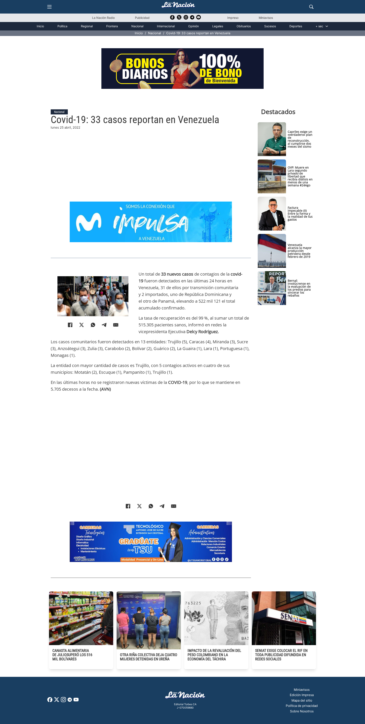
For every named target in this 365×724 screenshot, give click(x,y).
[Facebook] (70, 325)
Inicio (40, 26)
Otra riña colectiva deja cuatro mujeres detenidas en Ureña (148, 657)
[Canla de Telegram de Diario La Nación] (70, 701)
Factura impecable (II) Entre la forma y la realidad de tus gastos (300, 213)
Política (62, 26)
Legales (217, 26)
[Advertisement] (150, 159)
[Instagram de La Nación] (185, 19)
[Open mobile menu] (49, 6)
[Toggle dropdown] (326, 26)
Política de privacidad (302, 706)
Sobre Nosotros (302, 711)
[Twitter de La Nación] (179, 19)
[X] (81, 325)
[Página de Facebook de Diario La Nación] (49, 701)
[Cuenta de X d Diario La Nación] (56, 701)
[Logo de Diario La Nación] (185, 696)
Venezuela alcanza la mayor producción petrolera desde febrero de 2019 (300, 251)
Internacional (166, 26)
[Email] (116, 325)
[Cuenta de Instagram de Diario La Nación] (63, 701)
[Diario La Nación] (178, 6)
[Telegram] (104, 325)
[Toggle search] (311, 7)
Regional (87, 26)
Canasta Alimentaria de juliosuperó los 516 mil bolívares (72, 654)
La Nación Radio (103, 17)
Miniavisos (266, 17)
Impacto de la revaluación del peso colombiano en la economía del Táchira (214, 654)
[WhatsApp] (93, 325)
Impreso (232, 17)
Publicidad (142, 17)
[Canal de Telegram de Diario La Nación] (192, 18)
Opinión (193, 26)
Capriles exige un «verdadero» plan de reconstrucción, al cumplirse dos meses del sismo (300, 139)
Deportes (295, 26)
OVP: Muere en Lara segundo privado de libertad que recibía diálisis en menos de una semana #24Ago (300, 176)
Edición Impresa (302, 695)
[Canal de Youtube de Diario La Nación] (198, 19)
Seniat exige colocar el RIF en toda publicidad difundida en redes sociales (281, 654)
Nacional (137, 26)
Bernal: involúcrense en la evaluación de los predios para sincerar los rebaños (299, 288)
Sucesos (270, 26)
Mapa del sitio (301, 700)
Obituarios (244, 26)
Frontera (112, 26)
